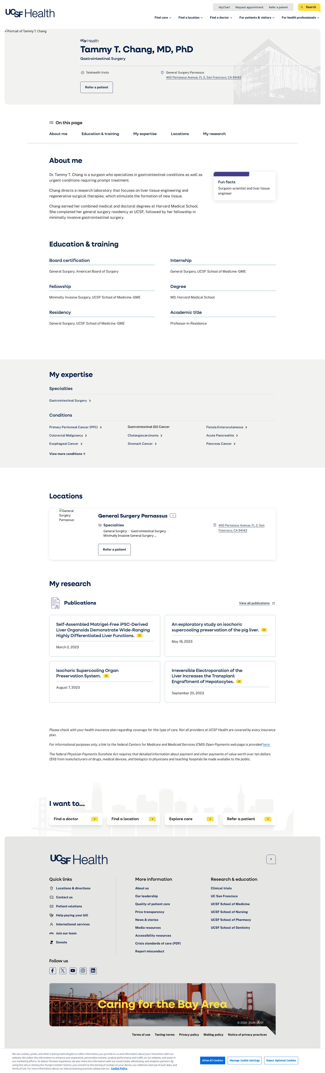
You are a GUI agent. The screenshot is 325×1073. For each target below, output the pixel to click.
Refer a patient (278, 7)
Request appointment (249, 7)
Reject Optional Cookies (281, 1060)
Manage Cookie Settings (245, 1060)
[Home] (31, 13)
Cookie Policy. (119, 1068)
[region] (162, 1060)
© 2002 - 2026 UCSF (250, 1022)
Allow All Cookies (212, 1060)
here (266, 744)
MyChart (224, 7)
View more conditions (65, 454)
